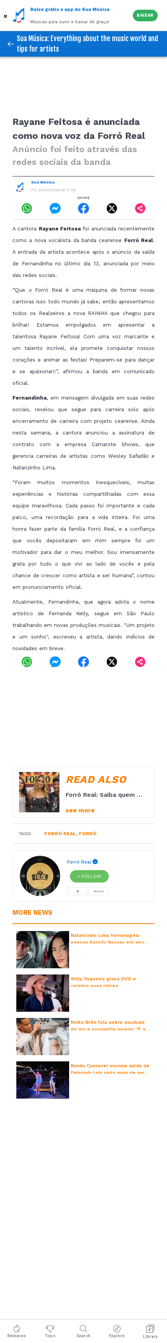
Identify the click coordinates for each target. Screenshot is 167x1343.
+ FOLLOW (89, 876)
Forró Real (60, 833)
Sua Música (42, 182)
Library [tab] (150, 1336)
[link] (26, 208)
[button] (6, 15)
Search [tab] (84, 1335)
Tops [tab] (50, 1335)
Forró (88, 833)
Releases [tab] (16, 1335)
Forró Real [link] (79, 862)
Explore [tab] (117, 1335)
